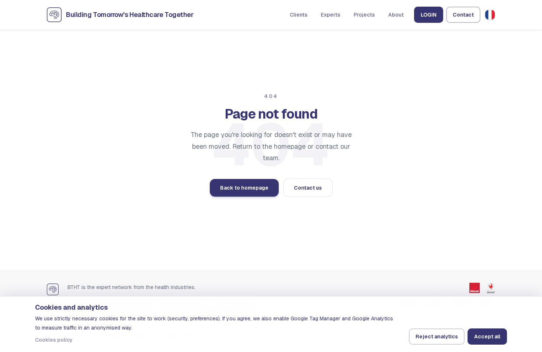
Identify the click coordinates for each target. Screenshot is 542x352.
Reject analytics (437, 336)
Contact (463, 14)
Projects (364, 14)
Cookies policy (54, 340)
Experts (330, 14)
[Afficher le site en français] (490, 15)
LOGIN (429, 14)
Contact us (308, 187)
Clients (299, 14)
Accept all (487, 336)
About (396, 14)
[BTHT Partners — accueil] (53, 289)
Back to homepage (244, 187)
